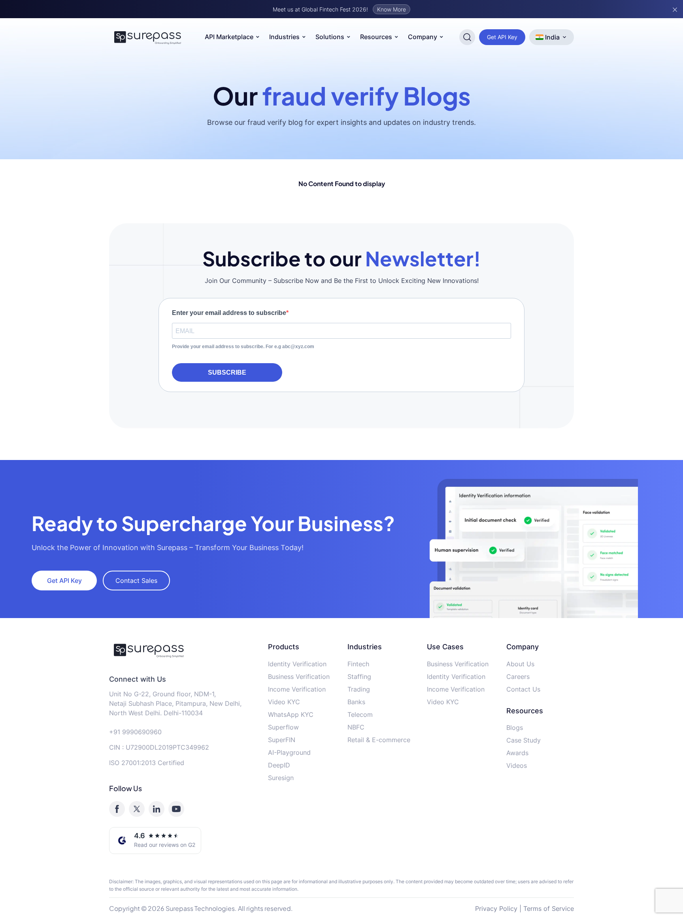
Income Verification (297, 689)
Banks (356, 702)
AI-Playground (289, 752)
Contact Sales (136, 580)
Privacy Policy (496, 908)
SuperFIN (281, 740)
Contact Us (523, 689)
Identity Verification (297, 664)
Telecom (360, 714)
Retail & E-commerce (378, 740)
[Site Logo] (148, 37)
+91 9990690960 (135, 732)
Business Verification (299, 676)
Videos (516, 765)
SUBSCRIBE (227, 372)
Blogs (514, 727)
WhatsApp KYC (290, 714)
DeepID (279, 765)
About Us (520, 664)
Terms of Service (548, 908)
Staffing (359, 676)
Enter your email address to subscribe (229, 312)
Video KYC (284, 702)
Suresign (281, 778)
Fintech (358, 664)
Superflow (283, 727)
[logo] (182, 650)
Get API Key (502, 37)
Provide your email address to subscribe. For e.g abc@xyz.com (243, 346)
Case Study (523, 740)
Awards (517, 753)
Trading (358, 689)
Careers (518, 676)
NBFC (355, 727)
